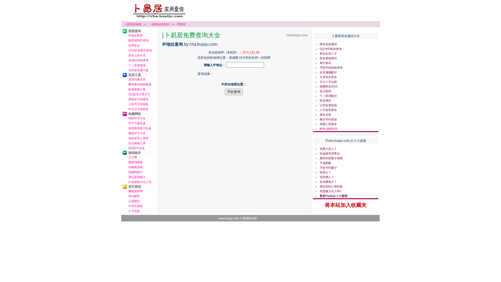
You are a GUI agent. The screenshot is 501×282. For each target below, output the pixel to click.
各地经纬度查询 (138, 60)
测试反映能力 (137, 177)
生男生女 (134, 45)
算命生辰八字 (328, 53)
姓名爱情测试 (328, 58)
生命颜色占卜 (328, 181)
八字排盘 (134, 211)
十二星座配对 (328, 95)
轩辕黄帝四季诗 (330, 153)
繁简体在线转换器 (139, 84)
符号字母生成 (137, 123)
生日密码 (325, 91)
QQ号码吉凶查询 (331, 48)
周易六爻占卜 (328, 148)
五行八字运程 (328, 81)
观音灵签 (325, 114)
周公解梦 (134, 196)
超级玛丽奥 (135, 162)
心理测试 (134, 201)
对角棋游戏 (135, 167)
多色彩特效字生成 (139, 128)
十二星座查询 (137, 65)
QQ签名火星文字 (139, 94)
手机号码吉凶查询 (331, 67)
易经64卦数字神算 (331, 158)
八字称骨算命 (328, 109)
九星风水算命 (328, 77)
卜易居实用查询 (159, 24)
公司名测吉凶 (328, 105)
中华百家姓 (135, 206)
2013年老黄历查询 (140, 50)
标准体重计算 (137, 89)
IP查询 (181, 24)
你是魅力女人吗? (330, 191)
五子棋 (132, 157)
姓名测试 (325, 100)
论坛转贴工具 (137, 143)
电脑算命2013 (328, 86)
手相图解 (325, 162)
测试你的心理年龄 (331, 186)
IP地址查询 (135, 35)
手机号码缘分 (328, 167)
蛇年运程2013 (328, 128)
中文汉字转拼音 (138, 109)
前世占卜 (325, 172)
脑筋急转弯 (135, 191)
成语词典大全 (137, 79)
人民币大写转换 (138, 104)
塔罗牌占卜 (327, 177)
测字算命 (325, 62)
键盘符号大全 (137, 133)
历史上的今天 (137, 55)
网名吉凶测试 (328, 44)
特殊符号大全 (137, 118)
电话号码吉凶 (328, 119)
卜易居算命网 (132, 24)
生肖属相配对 (328, 72)
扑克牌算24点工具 (140, 182)
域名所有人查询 (138, 138)
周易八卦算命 (328, 124)
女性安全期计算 (138, 70)
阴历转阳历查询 (138, 40)
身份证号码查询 (138, 99)
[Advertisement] (234, 107)
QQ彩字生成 (136, 148)
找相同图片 (135, 172)
